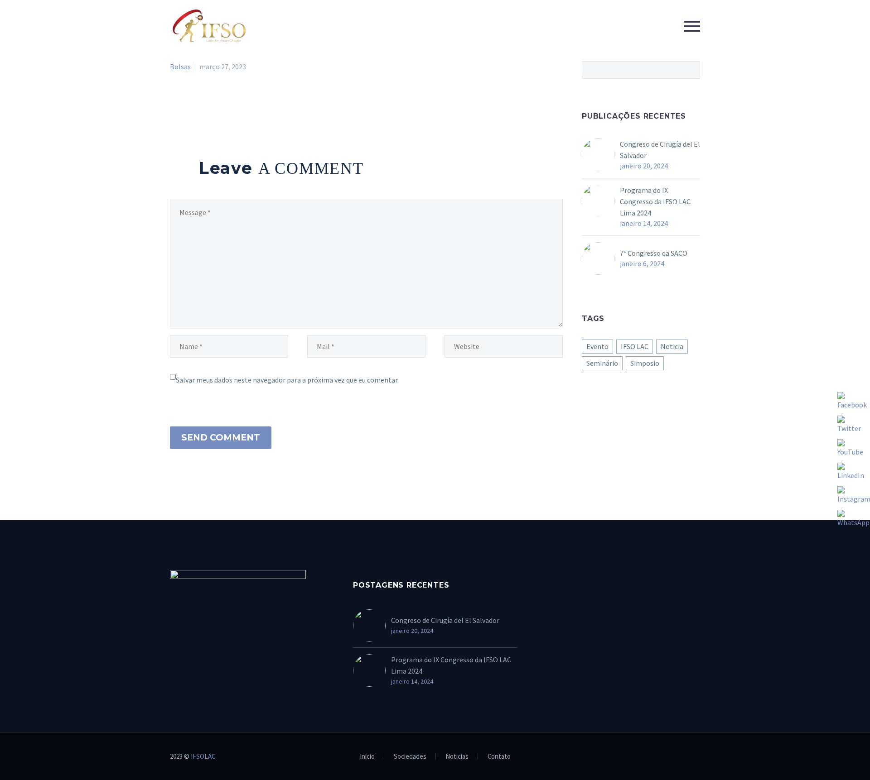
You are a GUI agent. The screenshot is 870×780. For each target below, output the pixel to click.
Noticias (457, 756)
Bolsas (180, 66)
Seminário (602, 363)
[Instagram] (685, 757)
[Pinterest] (202, 103)
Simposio (644, 363)
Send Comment (220, 437)
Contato (499, 756)
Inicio (367, 756)
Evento (597, 346)
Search (690, 69)
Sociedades (410, 756)
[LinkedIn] (228, 103)
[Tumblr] (215, 103)
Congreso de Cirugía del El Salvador (660, 149)
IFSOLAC (203, 756)
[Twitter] (189, 103)
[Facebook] (175, 103)
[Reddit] (241, 103)
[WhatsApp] (697, 757)
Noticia (672, 346)
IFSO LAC (634, 346)
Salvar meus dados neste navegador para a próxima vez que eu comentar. (287, 379)
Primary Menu (692, 26)
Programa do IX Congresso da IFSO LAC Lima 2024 (655, 201)
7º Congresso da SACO (653, 253)
